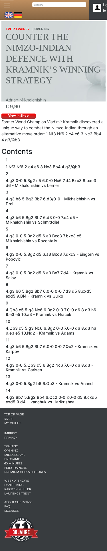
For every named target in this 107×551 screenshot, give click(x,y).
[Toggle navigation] (7, 5)
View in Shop (18, 116)
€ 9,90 (13, 106)
